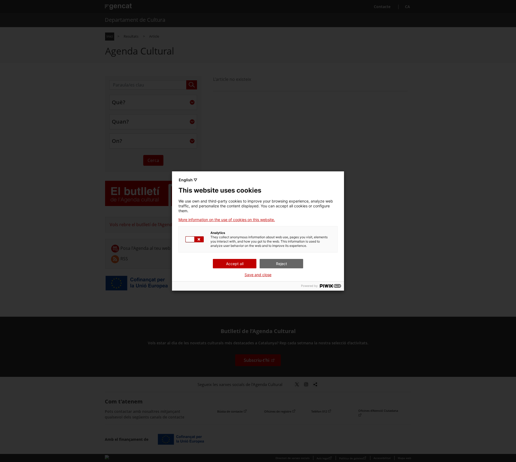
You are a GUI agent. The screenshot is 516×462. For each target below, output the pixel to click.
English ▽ (188, 180)
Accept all (234, 263)
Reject (281, 263)
